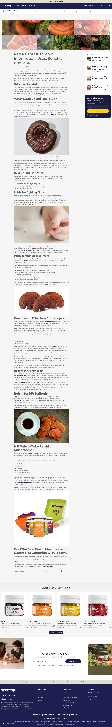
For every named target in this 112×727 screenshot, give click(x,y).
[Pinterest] (13, 695)
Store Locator (67, 695)
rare (52, 114)
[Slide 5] (17, 617)
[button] (102, 5)
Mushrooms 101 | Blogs (69, 703)
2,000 (21, 91)
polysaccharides (28, 250)
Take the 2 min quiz (90, 5)
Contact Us (66, 700)
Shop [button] (17, 5)
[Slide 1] (11, 617)
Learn (40, 700)
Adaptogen (49, 321)
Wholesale (32, 5)
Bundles (40, 697)
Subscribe (98, 111)
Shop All (40, 692)
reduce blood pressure (24, 482)
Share (65, 571)
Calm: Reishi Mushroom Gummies (66, 624)
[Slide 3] (14, 617)
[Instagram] (6, 695)
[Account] (105, 5)
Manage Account (68, 705)
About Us (65, 692)
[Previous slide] (1, 606)
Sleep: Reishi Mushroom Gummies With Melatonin (11, 624)
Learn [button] (24, 5)
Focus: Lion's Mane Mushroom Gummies (39, 624)
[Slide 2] (13, 617)
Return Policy (49, 715)
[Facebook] (2, 695)
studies (32, 249)
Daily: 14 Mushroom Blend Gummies (94, 624)
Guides (22, 571)
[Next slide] (110, 606)
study (55, 346)
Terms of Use (63, 715)
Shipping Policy (35, 715)
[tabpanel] (56, 613)
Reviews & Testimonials (70, 697)
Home (16, 571)
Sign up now (73, 661)
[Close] (111, 1)
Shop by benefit (43, 695)
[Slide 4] (15, 617)
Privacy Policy (76, 715)
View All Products (56, 633)
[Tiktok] (10, 695)
